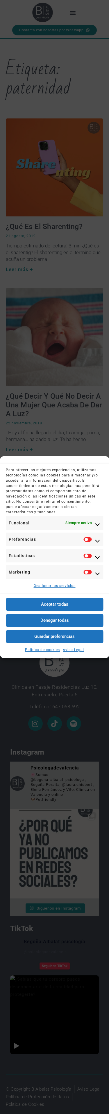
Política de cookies (42, 650)
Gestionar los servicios (55, 586)
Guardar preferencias (54, 636)
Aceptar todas (54, 604)
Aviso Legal (73, 650)
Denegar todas (54, 620)
